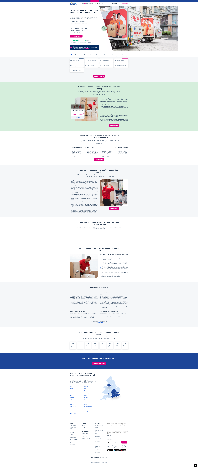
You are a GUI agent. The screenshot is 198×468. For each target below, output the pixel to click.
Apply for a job (93, 3)
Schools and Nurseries (113, 56)
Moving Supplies (106, 65)
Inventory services (98, 438)
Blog (70, 442)
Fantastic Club (88, 3)
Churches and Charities (123, 56)
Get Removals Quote (76, 36)
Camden (71, 390)
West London (86, 408)
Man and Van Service (92, 60)
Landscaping (97, 428)
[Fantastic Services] (73, 3)
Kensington (72, 397)
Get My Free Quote (114, 125)
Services (81, 3)
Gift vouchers (72, 434)
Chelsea (71, 393)
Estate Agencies (97, 56)
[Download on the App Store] (110, 450)
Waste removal (97, 436)
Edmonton (86, 390)
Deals (99, 3)
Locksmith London (98, 443)
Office (75, 56)
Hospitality (90, 56)
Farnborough (86, 393)
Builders (96, 433)
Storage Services (106, 60)
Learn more (86, 48)
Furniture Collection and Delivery (77, 65)
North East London (88, 406)
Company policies (85, 433)
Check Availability (99, 159)
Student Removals (122, 60)
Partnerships (72, 440)
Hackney (86, 411)
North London (72, 399)
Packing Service (91, 65)
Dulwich (85, 388)
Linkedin (125, 446)
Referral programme (73, 437)
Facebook (108, 446)
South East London (73, 406)
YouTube (118, 446)
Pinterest (115, 446)
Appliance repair (97, 441)
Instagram (122, 446)
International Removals (121, 65)
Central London (73, 413)
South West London (73, 404)
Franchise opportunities (73, 439)
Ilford (85, 399)
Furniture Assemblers (77, 70)
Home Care (97, 450)
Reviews (83, 427)
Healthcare (84, 56)
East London (72, 411)
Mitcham (86, 404)
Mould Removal (97, 452)
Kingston (86, 402)
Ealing (71, 395)
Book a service (125, 3)
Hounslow (86, 397)
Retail (79, 56)
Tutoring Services (98, 449)
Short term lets (104, 56)
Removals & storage (98, 434)
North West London (73, 402)
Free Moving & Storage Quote (99, 363)
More (102, 3)
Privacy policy (84, 436)
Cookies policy (84, 439)
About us (83, 425)
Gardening (96, 427)
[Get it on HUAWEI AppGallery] (123, 450)
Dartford (86, 386)
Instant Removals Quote (99, 76)
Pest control (97, 439)
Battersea (71, 388)
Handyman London (98, 444)
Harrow (85, 395)
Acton (71, 386)
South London (72, 408)
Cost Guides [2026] (73, 425)
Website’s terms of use (86, 438)
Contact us (84, 428)
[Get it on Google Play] (117, 450)
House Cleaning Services (99, 425)
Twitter (112, 446)
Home (71, 56)
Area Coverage (72, 444)
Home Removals (78, 60)
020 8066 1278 (115, 3)
